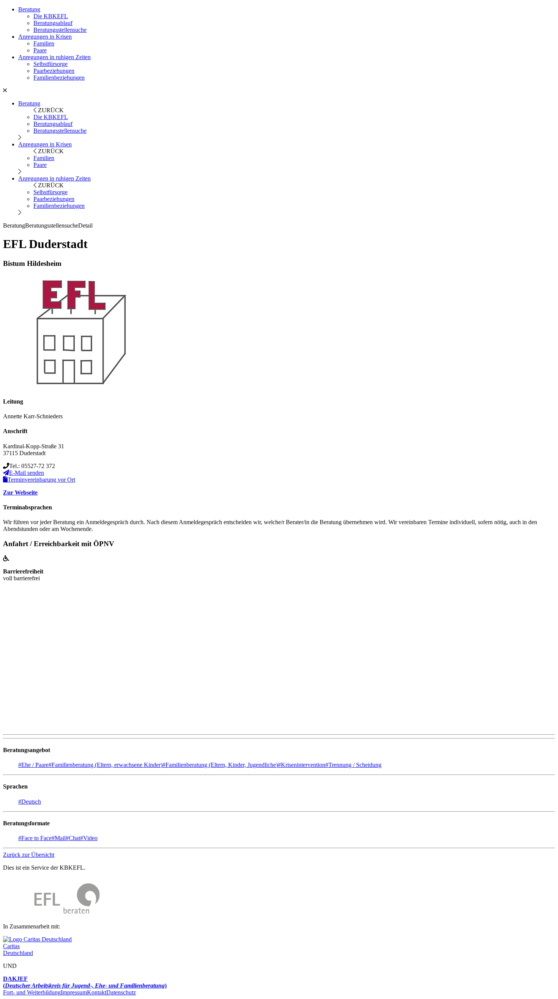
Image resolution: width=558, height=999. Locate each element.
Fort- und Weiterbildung (32, 992)
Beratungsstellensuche (60, 30)
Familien (43, 43)
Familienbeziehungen (59, 77)
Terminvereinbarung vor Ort (41, 479)
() (85, 982)
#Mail (59, 838)
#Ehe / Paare (33, 765)
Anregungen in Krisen (45, 36)
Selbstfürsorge (50, 64)
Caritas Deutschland (18, 949)
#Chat (73, 838)
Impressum (74, 992)
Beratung (29, 9)
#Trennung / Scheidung (353, 765)
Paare (40, 50)
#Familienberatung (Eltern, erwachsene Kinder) (105, 765)
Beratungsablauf (53, 23)
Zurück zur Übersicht (28, 854)
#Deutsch (29, 801)
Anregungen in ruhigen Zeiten (54, 57)
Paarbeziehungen (53, 71)
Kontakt (96, 992)
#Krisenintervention (301, 765)
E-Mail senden (26, 473)
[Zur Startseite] (51, 913)
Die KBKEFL (50, 16)
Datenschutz (121, 992)
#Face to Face (35, 838)
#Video (89, 838)
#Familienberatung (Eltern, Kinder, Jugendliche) (220, 765)
